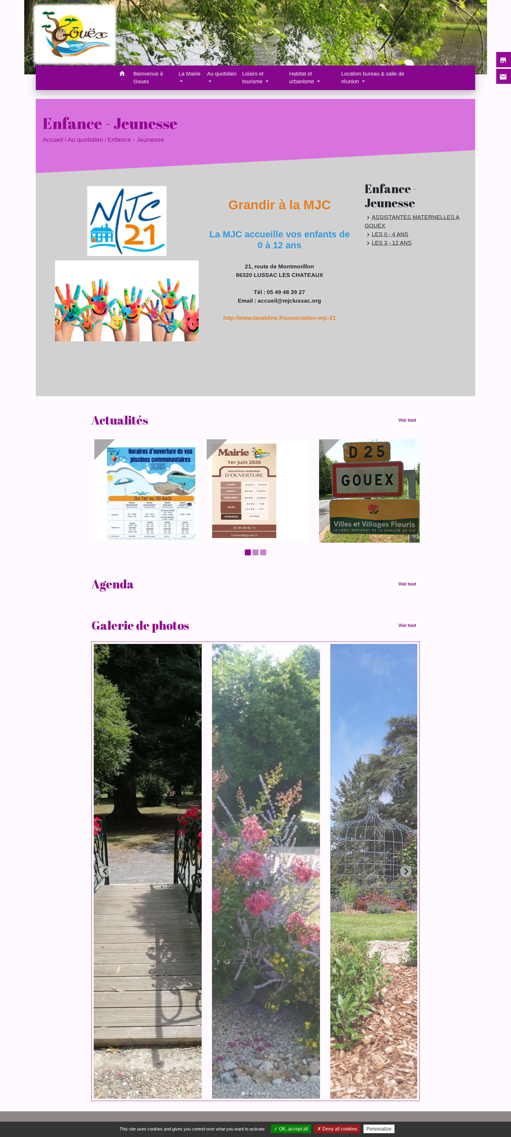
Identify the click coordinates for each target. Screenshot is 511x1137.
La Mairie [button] (189, 74)
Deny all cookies (339, 1128)
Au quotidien (85, 139)
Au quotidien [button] (222, 74)
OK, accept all (293, 1128)
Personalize (379, 1128)
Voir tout (407, 419)
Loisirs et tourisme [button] (253, 77)
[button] (122, 75)
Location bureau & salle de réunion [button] (372, 77)
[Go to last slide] (105, 871)
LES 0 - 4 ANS (386, 234)
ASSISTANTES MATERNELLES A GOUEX (412, 221)
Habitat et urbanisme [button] (302, 77)
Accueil (53, 139)
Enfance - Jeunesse (136, 139)
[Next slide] (406, 871)
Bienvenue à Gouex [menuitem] (148, 77)
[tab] (243, 1093)
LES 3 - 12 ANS (388, 243)
